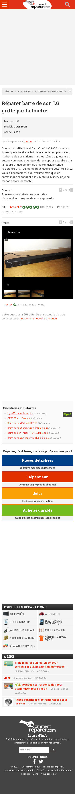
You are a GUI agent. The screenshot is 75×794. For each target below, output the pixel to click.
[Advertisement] (37, 46)
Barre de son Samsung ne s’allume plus (27, 428)
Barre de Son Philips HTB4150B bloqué (27, 433)
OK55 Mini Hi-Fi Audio (19, 418)
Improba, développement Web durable (34, 768)
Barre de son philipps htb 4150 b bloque (28, 438)
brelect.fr (16, 207)
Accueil (37, 4)
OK (53, 750)
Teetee (27, 142)
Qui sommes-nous (31, 767)
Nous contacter (48, 774)
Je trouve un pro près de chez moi (37, 485)
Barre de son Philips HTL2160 (22, 423)
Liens (7, 677)
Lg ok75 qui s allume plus (20, 413)
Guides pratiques (22, 677)
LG (17, 121)
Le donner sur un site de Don (37, 501)
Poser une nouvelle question (39, 318)
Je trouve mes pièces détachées (37, 468)
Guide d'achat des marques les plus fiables (37, 518)
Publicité (25, 774)
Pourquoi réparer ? (24, 670)
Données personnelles (48, 770)
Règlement (66, 770)
